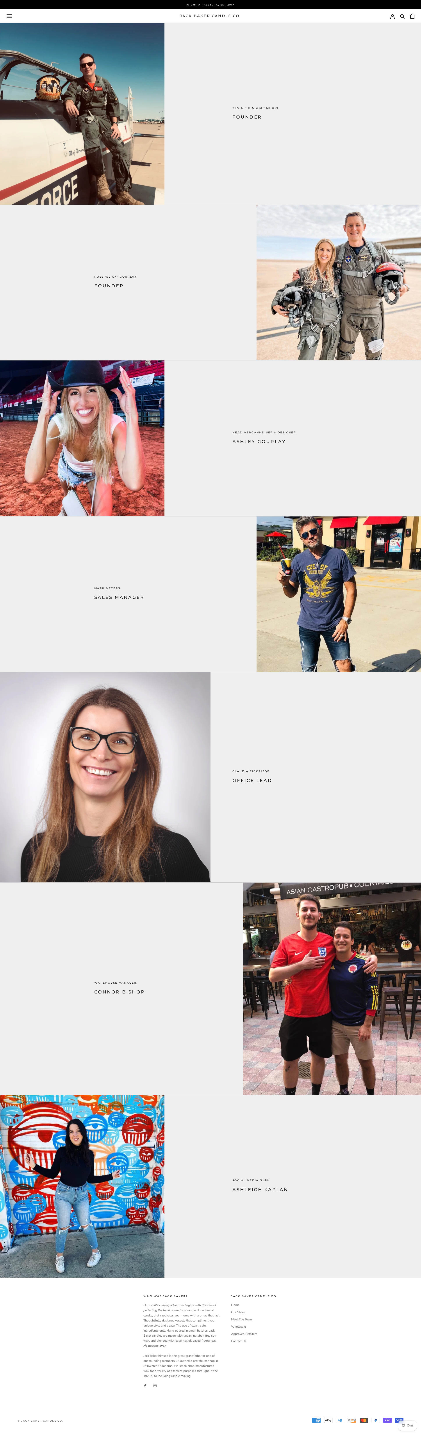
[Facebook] (144, 1385)
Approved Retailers (244, 1334)
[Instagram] (155, 1385)
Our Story (238, 1312)
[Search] (402, 16)
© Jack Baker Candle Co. (40, 1420)
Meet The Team (241, 1319)
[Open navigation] (9, 16)
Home (235, 1305)
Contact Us (238, 1341)
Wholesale (238, 1327)
